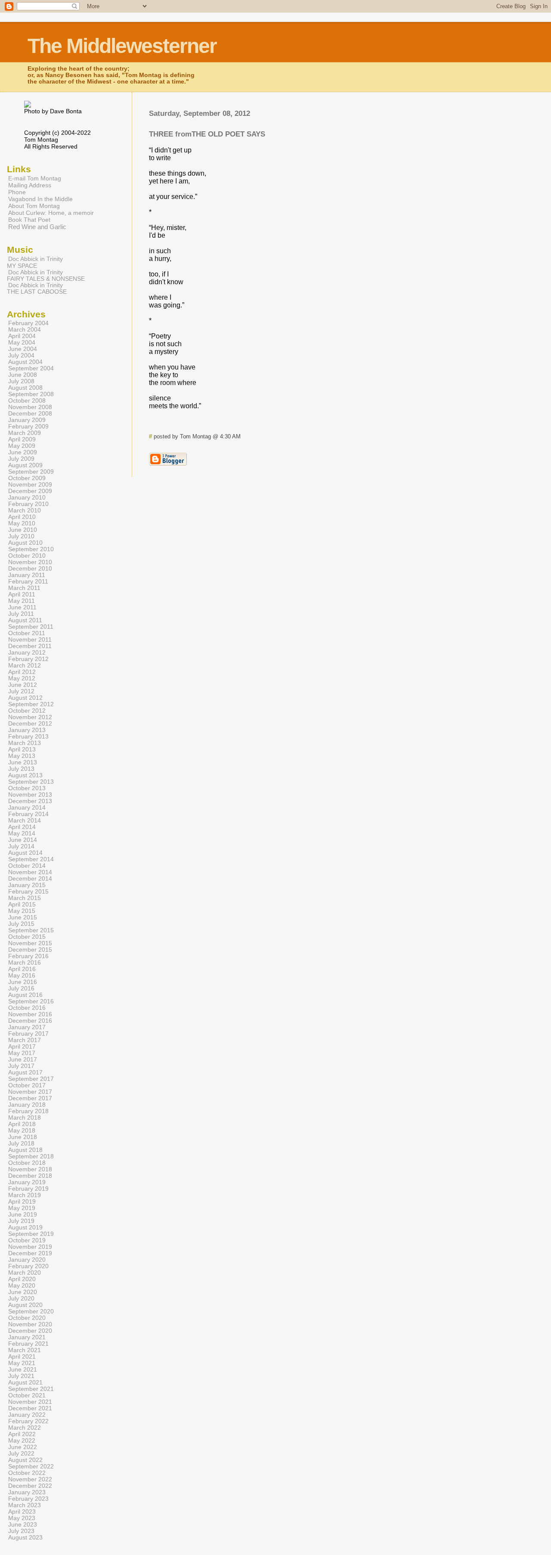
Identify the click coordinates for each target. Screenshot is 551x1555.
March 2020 (24, 1272)
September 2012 (31, 704)
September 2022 (31, 1466)
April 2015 (22, 904)
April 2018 (22, 1124)
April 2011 (21, 594)
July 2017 (21, 1066)
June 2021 (22, 1369)
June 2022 (22, 1447)
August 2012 (25, 698)
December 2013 (30, 801)
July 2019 (21, 1221)
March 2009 (24, 433)
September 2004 (31, 368)
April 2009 (22, 439)
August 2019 (25, 1227)
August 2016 (25, 995)
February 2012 (28, 659)
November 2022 (30, 1479)
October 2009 (27, 478)
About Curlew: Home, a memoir (51, 212)
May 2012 (21, 678)
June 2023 (22, 1524)
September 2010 (31, 549)
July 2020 (21, 1298)
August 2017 (25, 1072)
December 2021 (30, 1408)
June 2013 (22, 762)
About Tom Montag (34, 205)
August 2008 (25, 388)
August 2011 (25, 620)
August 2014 (25, 853)
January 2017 (27, 1027)
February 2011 (28, 581)
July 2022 (21, 1453)
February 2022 (28, 1421)
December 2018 (30, 1176)
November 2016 (30, 1014)
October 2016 (27, 1008)
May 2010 (21, 523)
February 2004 (28, 323)
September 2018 (31, 1156)
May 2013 (21, 756)
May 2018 (21, 1130)
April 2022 (22, 1434)
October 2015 (27, 937)
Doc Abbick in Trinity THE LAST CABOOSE (37, 288)
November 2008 (30, 407)
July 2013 (21, 769)
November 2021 (30, 1402)
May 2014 (21, 833)
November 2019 (30, 1247)
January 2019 (27, 1182)
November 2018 (30, 1169)
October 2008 (27, 400)
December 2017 (30, 1098)
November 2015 (30, 943)
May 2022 (21, 1440)
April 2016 (22, 969)
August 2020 (25, 1305)
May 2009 (21, 446)
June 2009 (22, 452)
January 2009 (27, 420)
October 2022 (27, 1473)
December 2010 (30, 568)
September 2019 (31, 1234)
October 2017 (27, 1085)
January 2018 (27, 1105)
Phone (17, 192)
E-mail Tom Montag (34, 178)
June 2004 (22, 349)
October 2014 (27, 866)
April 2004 (22, 336)
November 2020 (30, 1324)
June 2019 (22, 1214)
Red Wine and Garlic (37, 226)
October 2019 (27, 1240)
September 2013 (31, 782)
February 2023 (28, 1499)
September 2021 (31, 1389)
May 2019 (21, 1208)
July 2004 (21, 355)
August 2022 (25, 1460)
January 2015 (27, 885)
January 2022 (27, 1415)
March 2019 (24, 1195)
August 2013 (25, 775)
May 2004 (21, 342)
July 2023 (21, 1531)
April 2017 (22, 1046)
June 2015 (22, 917)
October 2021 (27, 1395)
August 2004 (25, 362)
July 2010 (21, 536)
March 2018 (24, 1117)
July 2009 (21, 459)
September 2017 (31, 1079)
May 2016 (21, 975)
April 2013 (22, 749)
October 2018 (27, 1163)
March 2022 (24, 1428)
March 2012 (24, 665)
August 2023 (25, 1537)
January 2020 (27, 1260)
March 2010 (24, 510)
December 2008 (30, 413)
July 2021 (21, 1376)
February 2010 (28, 504)
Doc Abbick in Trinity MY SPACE (35, 262)
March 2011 (24, 588)
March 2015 (24, 898)
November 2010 (30, 562)
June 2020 (22, 1292)
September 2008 (31, 394)
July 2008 (21, 381)
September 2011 (30, 627)
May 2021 (21, 1363)
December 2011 (30, 646)
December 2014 (30, 878)
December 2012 (30, 723)
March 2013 (24, 743)
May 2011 (21, 601)
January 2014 (27, 807)
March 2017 (24, 1040)
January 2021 (27, 1337)
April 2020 (22, 1279)
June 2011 (22, 607)
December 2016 (30, 1021)
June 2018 (22, 1137)
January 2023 (27, 1492)
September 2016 (31, 1001)
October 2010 (27, 555)
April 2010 (22, 517)
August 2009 (25, 465)
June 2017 (22, 1059)
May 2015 (21, 911)
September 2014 (31, 859)
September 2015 (31, 930)
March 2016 (24, 962)
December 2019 (30, 1253)
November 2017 (30, 1092)
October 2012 (27, 711)
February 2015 (28, 891)
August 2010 (25, 543)
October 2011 (26, 633)
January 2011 (26, 575)
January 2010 (27, 497)
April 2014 (22, 827)
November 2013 (30, 794)
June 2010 (22, 530)
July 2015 (21, 924)
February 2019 (28, 1189)
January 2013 (27, 730)
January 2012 (27, 652)
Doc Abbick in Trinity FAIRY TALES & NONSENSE (46, 275)
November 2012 (30, 717)
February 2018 (28, 1111)
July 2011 (21, 614)
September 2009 (31, 472)
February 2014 (28, 814)
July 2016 (21, 988)
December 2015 (30, 950)
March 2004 (24, 329)
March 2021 (24, 1350)
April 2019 (22, 1201)
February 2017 (28, 1033)
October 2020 (27, 1318)
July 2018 (21, 1143)
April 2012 (22, 672)
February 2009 (28, 426)
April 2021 (22, 1356)
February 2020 (28, 1266)
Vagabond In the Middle (40, 199)
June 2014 (22, 840)
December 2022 (30, 1486)
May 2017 (21, 1053)
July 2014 (21, 846)
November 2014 (30, 872)
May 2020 (21, 1285)
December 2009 (30, 491)
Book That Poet (29, 219)
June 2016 (22, 982)
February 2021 (28, 1344)
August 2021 (25, 1382)
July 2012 (21, 691)
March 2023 (24, 1505)
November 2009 (30, 484)
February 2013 (28, 736)
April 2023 (22, 1511)
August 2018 (25, 1150)
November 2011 (30, 639)
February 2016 (28, 956)
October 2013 (27, 788)
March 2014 (24, 820)
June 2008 (22, 375)
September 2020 (31, 1311)
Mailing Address (29, 185)
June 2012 (22, 685)
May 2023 (21, 1518)
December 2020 (30, 1331)
